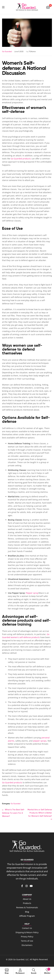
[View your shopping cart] (48, 7)
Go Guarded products (21, 158)
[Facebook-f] (22, 886)
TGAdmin (32, 51)
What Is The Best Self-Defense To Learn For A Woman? (13, 812)
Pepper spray (31, 593)
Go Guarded (7, 51)
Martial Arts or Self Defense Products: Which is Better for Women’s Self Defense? (39, 812)
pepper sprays (40, 740)
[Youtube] (31, 886)
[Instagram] (26, 886)
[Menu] (5, 7)
